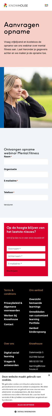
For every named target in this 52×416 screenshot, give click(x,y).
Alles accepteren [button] (26, 405)
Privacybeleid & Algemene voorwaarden (13, 306)
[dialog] (26, 394)
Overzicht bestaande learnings (35, 303)
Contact (8, 324)
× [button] (49, 375)
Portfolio (34, 323)
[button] (26, 411)
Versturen (8, 204)
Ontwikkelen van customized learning (38, 315)
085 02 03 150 (36, 361)
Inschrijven (12, 270)
